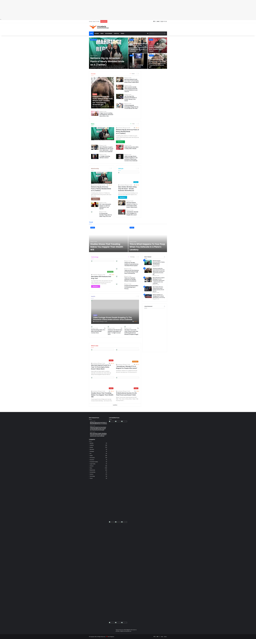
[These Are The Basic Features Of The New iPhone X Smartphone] (116, 276)
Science (91, 474)
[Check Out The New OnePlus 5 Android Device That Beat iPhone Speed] (116, 261)
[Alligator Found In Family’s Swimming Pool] (118, 624)
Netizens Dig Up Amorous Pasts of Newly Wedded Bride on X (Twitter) (107, 61)
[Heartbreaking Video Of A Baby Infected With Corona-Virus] (91, 326)
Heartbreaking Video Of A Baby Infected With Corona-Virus (98, 331)
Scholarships (92, 472)
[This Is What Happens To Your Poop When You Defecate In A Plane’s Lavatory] (147, 238)
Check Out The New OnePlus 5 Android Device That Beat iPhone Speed (131, 264)
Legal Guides (92, 463)
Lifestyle (116, 33)
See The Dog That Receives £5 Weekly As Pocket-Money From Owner (130, 98)
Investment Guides (94, 461)
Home (91, 33)
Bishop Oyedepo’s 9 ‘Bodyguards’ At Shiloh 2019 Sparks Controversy (159, 296)
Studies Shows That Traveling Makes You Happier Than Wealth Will (106, 247)
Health (91, 455)
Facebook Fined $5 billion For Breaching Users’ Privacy (131, 287)
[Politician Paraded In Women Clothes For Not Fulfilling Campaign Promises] (124, 523)
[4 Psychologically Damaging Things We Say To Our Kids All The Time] (119, 105)
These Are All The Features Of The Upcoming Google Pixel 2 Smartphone (131, 272)
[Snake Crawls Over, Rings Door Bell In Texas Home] (124, 623)
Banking (91, 443)
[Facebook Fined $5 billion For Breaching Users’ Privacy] (116, 284)
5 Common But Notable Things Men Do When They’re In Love (105, 215)
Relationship (108, 33)
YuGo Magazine (111, 636)
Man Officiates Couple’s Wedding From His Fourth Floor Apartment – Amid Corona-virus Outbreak (138, 47)
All (130, 73)
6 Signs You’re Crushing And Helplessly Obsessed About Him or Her (106, 114)
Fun (90, 453)
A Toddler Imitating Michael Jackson (136, 66)
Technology (132, 256)
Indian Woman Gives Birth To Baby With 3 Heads (156, 49)
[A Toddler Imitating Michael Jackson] (138, 61)
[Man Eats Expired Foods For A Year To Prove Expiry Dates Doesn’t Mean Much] (119, 79)
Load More (115, 405)
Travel (122, 33)
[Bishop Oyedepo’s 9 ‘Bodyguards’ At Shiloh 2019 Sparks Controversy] (148, 296)
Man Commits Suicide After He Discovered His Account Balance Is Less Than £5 (130, 89)
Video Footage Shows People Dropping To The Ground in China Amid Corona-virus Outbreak (130, 158)
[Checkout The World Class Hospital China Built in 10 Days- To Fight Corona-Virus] (108, 326)
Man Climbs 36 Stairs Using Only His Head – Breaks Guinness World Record (127, 189)
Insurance (92, 459)
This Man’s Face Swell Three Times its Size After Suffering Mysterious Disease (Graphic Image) (131, 332)
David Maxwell (96, 106)
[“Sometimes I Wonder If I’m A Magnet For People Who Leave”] (121, 212)
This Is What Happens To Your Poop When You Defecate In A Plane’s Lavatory (147, 247)
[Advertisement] (40, 9)
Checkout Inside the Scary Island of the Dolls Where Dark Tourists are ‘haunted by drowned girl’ (157, 63)
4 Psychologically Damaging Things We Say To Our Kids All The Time (131, 107)
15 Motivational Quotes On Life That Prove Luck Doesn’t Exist (126, 394)
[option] (128, 53)
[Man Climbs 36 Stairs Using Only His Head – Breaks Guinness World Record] (148, 288)
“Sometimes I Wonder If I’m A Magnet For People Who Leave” (132, 213)
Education (92, 449)
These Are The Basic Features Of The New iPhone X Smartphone (130, 279)
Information (92, 457)
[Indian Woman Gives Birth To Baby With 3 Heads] (157, 45)
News (102, 33)
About (165, 636)
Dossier (97, 33)
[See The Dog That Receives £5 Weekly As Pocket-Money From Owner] (119, 96)
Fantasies (92, 451)
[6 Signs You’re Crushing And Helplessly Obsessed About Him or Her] (94, 113)
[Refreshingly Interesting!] (99, 27)
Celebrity (92, 445)
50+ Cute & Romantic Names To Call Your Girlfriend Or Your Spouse (105, 206)
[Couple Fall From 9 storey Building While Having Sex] (112, 571)
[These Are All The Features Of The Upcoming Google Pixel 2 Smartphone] (116, 268)
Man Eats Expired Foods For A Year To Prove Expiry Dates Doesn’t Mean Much (131, 81)
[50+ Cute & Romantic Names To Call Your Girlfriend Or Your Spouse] (94, 204)
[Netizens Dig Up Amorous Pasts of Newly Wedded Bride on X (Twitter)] (108, 53)
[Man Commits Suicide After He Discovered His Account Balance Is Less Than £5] (119, 87)
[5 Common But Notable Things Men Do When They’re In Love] (91, 211)
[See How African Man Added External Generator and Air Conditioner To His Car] (112, 623)
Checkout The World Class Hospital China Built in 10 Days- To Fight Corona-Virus (115, 332)
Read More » (120, 141)
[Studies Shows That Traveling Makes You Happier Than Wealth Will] (108, 238)
